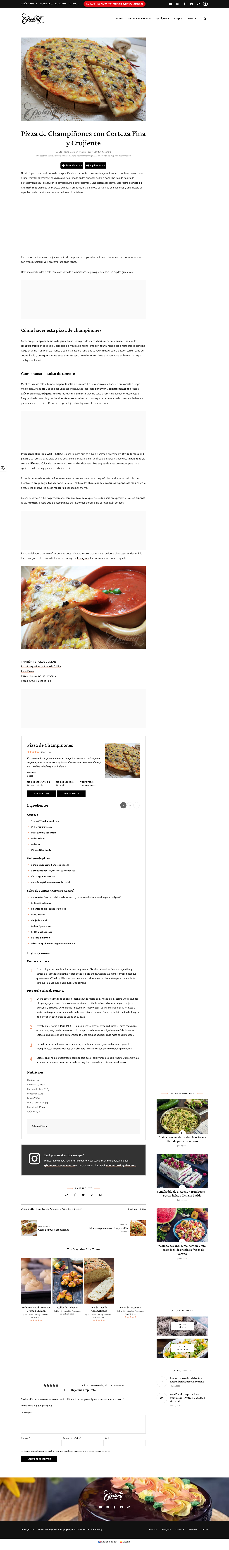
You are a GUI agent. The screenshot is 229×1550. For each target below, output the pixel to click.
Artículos (162, 19)
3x (136, 805)
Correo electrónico (72, 1438)
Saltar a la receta (73, 165)
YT (170, 4)
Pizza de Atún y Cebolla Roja (36, 681)
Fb (184, 4)
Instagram (83, 558)
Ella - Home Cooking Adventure (72, 152)
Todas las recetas (140, 19)
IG (177, 4)
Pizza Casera (27, 671)
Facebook (179, 1529)
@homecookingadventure (59, 1165)
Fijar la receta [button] (71, 793)
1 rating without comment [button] (110, 1385)
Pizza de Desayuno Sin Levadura (38, 676)
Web (107, 1438)
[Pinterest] (91, 1195)
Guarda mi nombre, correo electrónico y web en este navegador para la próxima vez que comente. (67, 1451)
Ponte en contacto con (53, 3)
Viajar (178, 19)
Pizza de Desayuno (130, 1307)
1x (123, 805)
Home (119, 19)
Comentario (27, 1413)
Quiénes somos (29, 3)
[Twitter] (83, 1195)
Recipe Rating (27, 1406)
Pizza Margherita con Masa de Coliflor (41, 666)
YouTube (153, 1529)
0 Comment (105, 152)
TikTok (198, 4)
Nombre (25, 1438)
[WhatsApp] (100, 1195)
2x (130, 805)
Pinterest (191, 4)
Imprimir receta (97, 165)
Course (191, 19)
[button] (28, 752)
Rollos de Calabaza (67, 1307)
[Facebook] (74, 1195)
